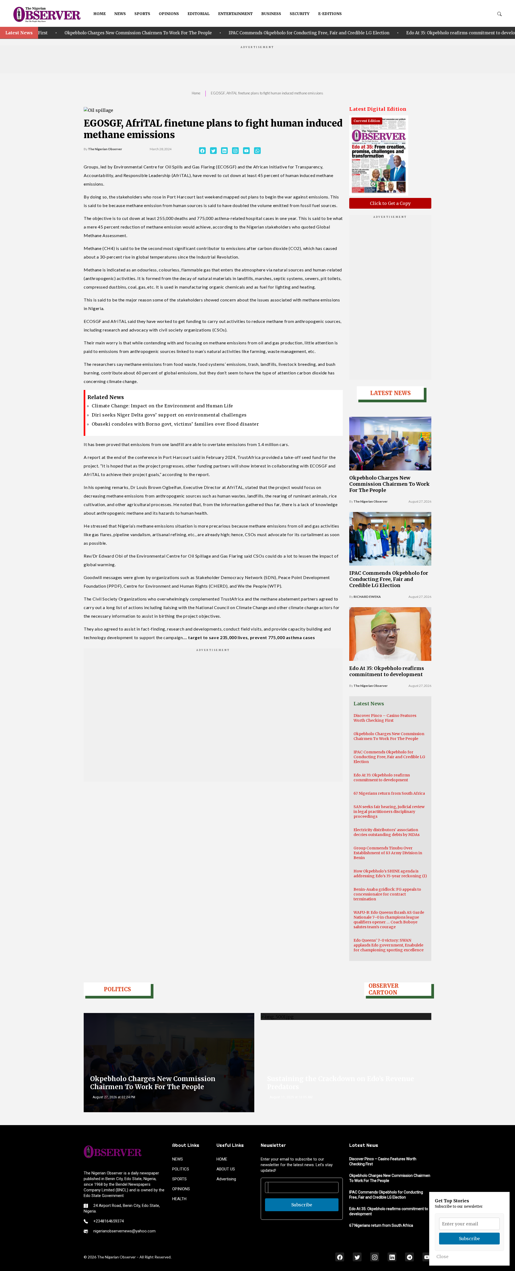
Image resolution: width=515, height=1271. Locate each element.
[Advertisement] (257, 61)
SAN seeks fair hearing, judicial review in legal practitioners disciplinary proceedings (389, 811)
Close (442, 1256)
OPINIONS (169, 13)
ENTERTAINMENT (235, 13)
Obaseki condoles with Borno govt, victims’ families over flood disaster (175, 424)
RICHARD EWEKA (367, 597)
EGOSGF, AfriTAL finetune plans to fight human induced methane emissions (267, 93)
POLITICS (180, 1169)
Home (196, 93)
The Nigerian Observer (105, 149)
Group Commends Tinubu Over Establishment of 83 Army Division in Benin (388, 853)
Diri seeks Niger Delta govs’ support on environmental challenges (169, 415)
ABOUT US (225, 1169)
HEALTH (179, 1198)
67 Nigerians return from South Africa (389, 793)
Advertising (226, 1179)
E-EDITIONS (330, 13)
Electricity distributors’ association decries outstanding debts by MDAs (387, 832)
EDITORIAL (198, 13)
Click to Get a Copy (390, 203)
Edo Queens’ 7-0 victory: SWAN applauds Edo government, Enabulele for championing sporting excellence (389, 945)
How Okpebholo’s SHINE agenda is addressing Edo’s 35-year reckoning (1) (390, 873)
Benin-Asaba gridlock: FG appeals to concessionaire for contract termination (387, 894)
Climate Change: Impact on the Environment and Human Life (162, 405)
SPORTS (142, 13)
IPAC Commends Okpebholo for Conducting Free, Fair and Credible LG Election (220, 32)
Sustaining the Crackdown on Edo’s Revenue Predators (340, 1083)
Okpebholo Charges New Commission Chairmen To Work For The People (389, 484)
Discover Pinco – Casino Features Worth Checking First (385, 718)
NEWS (120, 13)
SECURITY (300, 13)
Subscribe (301, 1204)
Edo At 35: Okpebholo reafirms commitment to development (378, 32)
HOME (99, 13)
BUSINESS (271, 13)
